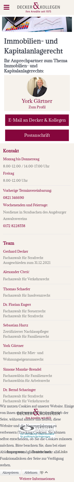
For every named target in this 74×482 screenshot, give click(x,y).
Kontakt (11, 151)
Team (8, 243)
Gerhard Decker (15, 251)
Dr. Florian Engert (17, 304)
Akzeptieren (10, 472)
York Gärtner (13, 345)
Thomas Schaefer (16, 289)
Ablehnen (30, 472)
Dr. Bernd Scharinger (19, 390)
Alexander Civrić (16, 272)
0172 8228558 (14, 226)
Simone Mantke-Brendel (22, 369)
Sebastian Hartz (15, 325)
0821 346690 (13, 197)
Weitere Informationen (37, 478)
